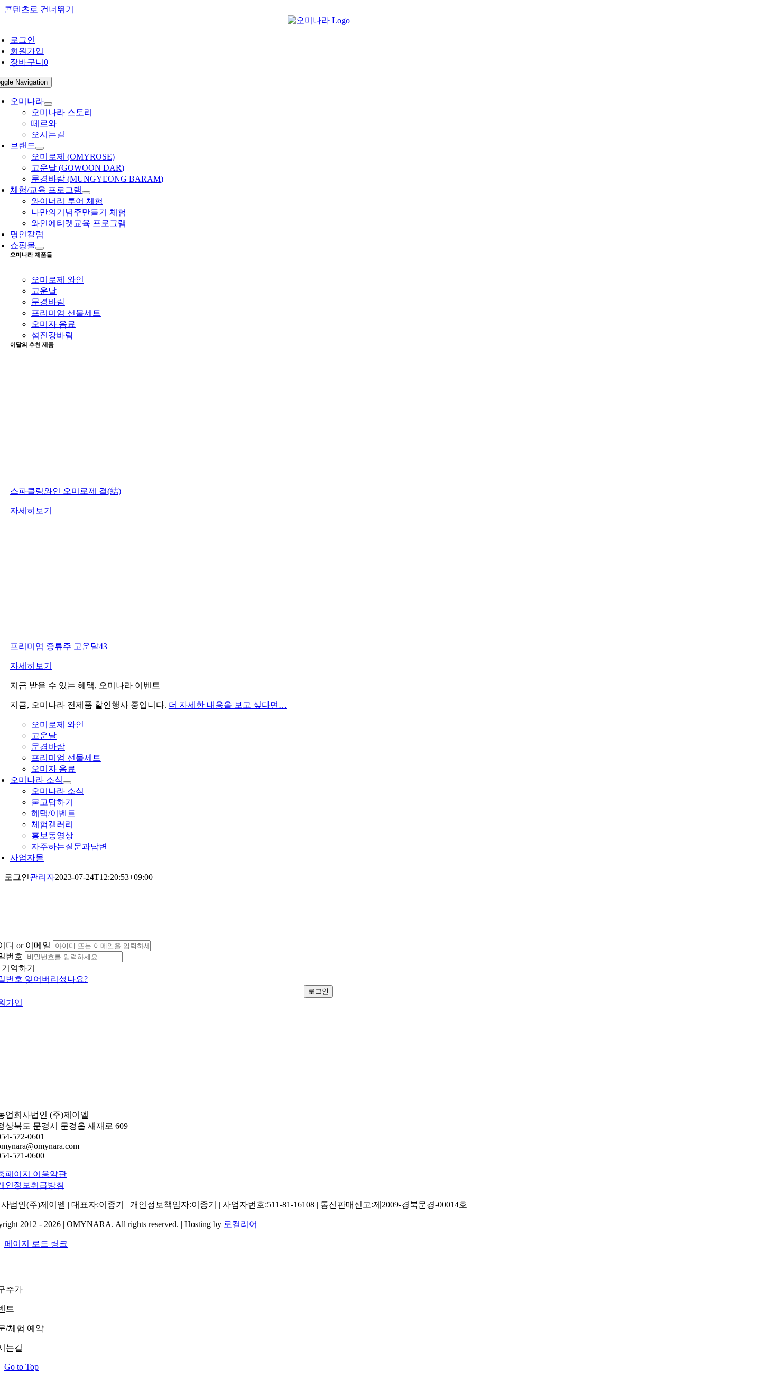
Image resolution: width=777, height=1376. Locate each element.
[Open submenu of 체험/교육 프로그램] (86, 192)
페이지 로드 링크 (36, 1243)
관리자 (42, 877)
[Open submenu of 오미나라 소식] (67, 782)
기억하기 (18, 967)
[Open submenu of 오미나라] (48, 104)
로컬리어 (240, 1224)
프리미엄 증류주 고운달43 (58, 646)
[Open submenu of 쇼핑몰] (39, 248)
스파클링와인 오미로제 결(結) (65, 490)
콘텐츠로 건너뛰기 (39, 9)
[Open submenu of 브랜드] (39, 148)
